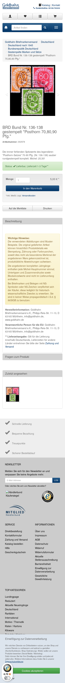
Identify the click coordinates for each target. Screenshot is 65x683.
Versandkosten (29, 195)
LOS (56, 480)
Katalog (45, 5)
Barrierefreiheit (43, 564)
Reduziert (10, 601)
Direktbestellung (13, 531)
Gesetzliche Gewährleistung (43, 577)
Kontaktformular (13, 535)
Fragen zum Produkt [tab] (17, 357)
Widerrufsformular (44, 552)
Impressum (41, 535)
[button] (7, 94)
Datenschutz (41, 543)
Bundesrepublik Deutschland (23, 48)
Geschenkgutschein (15, 552)
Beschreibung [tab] (13, 221)
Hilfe (7, 548)
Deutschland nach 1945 (20, 45)
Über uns (40, 531)
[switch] (7, 678)
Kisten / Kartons (13, 626)
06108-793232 (54, 8)
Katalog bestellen (14, 543)
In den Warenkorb (32, 188)
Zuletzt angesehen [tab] (16, 373)
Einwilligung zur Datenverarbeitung (45, 569)
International (11, 617)
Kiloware (9, 630)
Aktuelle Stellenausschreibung (46, 558)
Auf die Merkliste (17, 208)
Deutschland (47, 42)
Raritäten (10, 613)
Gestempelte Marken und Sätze (25, 52)
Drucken (47, 208)
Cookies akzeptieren (32, 670)
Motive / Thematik (14, 622)
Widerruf (39, 548)
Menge (9, 179)
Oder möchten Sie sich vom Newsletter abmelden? (25, 485)
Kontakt (56, 5)
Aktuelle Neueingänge (16, 605)
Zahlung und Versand (16, 539)
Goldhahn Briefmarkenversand (21, 42)
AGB (37, 539)
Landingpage (12, 596)
